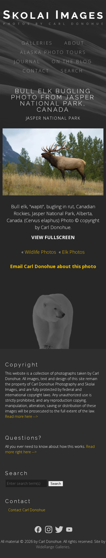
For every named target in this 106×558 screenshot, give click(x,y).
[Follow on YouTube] (69, 529)
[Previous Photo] (1, 162)
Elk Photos (73, 252)
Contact (36, 71)
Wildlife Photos (40, 252)
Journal (27, 61)
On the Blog (72, 61)
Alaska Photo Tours (53, 52)
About (74, 43)
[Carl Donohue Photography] (53, 21)
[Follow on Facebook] (38, 529)
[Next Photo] (104, 162)
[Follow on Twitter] (59, 529)
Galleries (37, 43)
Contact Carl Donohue (26, 509)
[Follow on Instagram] (48, 529)
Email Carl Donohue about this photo (53, 266)
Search (72, 71)
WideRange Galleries (52, 546)
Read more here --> (21, 416)
